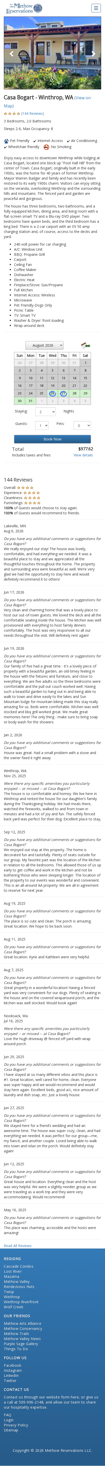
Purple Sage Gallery (21, 1343)
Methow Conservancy (23, 1328)
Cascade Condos (18, 1266)
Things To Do (16, 1348)
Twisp (9, 1291)
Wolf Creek (13, 1306)
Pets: (60, 423)
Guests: (21, 423)
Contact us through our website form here (41, 1397)
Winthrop (12, 1296)
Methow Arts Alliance (22, 1323)
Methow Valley (17, 1281)
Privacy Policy (16, 1425)
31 (30, 401)
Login (9, 1419)
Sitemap (11, 1430)
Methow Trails (16, 1333)
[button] (11, 53)
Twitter (10, 1380)
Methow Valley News (22, 1338)
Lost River (13, 1271)
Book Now (52, 439)
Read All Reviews (18, 1245)
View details (83, 455)
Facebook (12, 1365)
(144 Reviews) (32, 113)
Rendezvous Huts (19, 1286)
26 (52, 393)
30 (19, 401)
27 (63, 393)
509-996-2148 (31, 1402)
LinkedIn (11, 1375)
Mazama (11, 1276)
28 (74, 393)
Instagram (13, 1370)
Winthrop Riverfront (21, 1301)
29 (85, 393)
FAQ (7, 1414)
